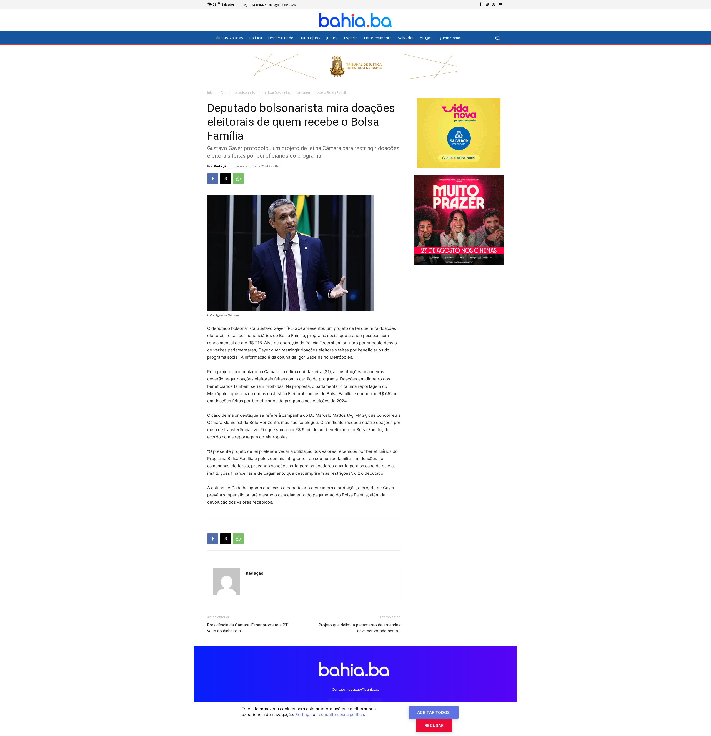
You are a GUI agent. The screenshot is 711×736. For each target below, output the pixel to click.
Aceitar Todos (433, 712)
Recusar (434, 725)
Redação (221, 166)
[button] (497, 37)
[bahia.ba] (355, 20)
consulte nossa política (341, 714)
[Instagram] (487, 4)
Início (211, 92)
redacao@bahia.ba (363, 689)
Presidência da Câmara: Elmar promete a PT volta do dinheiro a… (247, 627)
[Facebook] (480, 4)
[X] (493, 4)
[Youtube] (500, 4)
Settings (303, 714)
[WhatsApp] (238, 178)
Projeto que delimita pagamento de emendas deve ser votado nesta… (359, 627)
